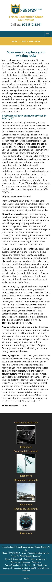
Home (14, 41)
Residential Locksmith (26, 480)
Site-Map (37, 565)
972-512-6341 (32, 24)
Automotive (41, 559)
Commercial (29, 559)
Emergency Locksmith (26, 508)
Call (27, 578)
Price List (27, 565)
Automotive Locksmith (26, 422)
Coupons (26, 562)
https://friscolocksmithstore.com (35, 553)
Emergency (15, 562)
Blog (24, 41)
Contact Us (36, 562)
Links (45, 565)
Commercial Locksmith (26, 451)
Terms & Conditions (13, 565)
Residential (17, 559)
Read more (26, 446)
